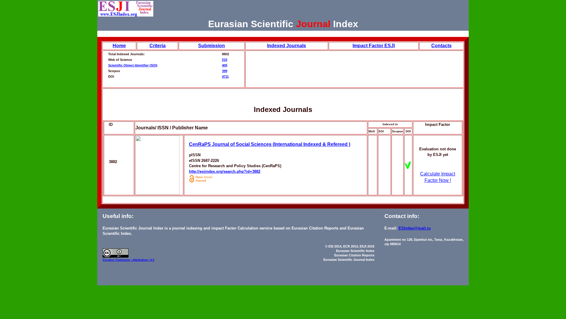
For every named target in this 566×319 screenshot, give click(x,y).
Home (119, 45)
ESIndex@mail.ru (415, 228)
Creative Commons (117, 259)
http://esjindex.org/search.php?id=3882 (224, 171)
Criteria (157, 45)
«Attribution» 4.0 (142, 259)
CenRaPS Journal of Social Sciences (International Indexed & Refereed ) (269, 144)
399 (224, 71)
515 (224, 59)
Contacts (441, 45)
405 (224, 65)
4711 (225, 76)
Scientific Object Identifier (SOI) (132, 65)
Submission (211, 45)
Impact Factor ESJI (374, 45)
